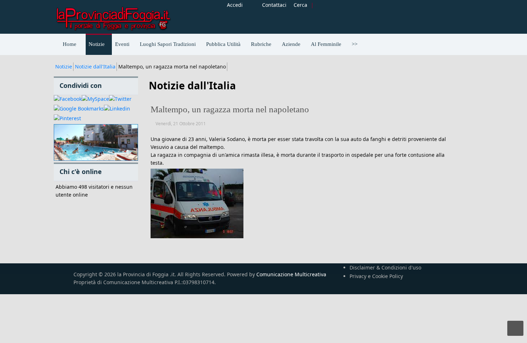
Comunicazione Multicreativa (291, 274)
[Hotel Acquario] (96, 142)
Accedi (235, 4)
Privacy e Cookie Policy (376, 276)
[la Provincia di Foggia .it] (113, 16)
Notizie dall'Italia (95, 66)
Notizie (63, 66)
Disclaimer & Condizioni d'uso (385, 267)
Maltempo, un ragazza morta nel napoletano (230, 109)
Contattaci (274, 4)
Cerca (300, 4)
